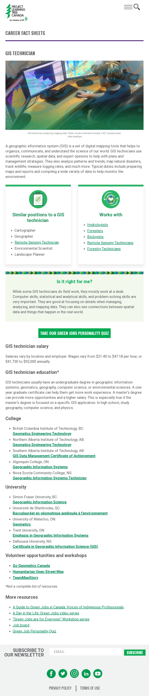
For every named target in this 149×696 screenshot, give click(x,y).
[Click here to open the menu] (128, 7)
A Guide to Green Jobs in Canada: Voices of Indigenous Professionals (68, 607)
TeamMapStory (25, 577)
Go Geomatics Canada (31, 565)
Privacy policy (60, 688)
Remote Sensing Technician (37, 242)
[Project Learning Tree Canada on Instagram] (74, 673)
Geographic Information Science (40, 502)
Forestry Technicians (104, 249)
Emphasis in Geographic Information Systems (50, 535)
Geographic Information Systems (40, 467)
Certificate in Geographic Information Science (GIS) (55, 546)
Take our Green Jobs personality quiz (74, 333)
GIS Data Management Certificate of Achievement (54, 456)
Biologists (95, 237)
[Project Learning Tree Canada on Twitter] (62, 673)
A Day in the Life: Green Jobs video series (46, 613)
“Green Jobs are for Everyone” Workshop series (51, 619)
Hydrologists (97, 225)
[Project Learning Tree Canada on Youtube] (97, 673)
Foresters (95, 231)
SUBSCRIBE (135, 652)
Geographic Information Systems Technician (49, 478)
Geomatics (22, 524)
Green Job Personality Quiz (34, 631)
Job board (21, 625)
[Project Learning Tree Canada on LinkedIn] (86, 673)
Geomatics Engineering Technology (42, 433)
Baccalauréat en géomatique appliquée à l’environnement (60, 513)
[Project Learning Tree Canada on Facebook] (51, 673)
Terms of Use (90, 688)
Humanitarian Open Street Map (38, 571)
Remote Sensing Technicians (110, 243)
